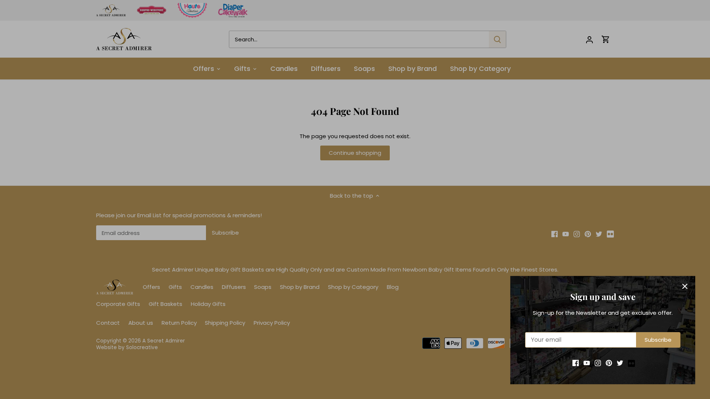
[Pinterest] (609, 362)
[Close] (685, 286)
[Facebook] (575, 362)
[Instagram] (598, 362)
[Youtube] (587, 362)
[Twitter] (620, 362)
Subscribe (658, 340)
